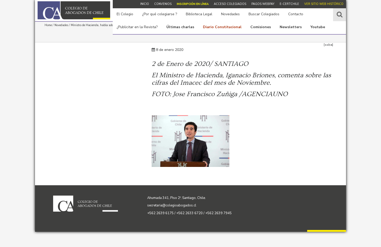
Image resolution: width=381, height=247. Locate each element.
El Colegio (125, 14)
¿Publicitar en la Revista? (137, 27)
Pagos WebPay (262, 4)
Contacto (295, 14)
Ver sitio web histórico (323, 4)
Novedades (230, 14)
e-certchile (289, 4)
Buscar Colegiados (264, 14)
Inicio (144, 4)
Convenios (163, 4)
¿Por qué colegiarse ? (159, 14)
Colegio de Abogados (74, 10)
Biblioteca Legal (199, 14)
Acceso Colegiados (230, 4)
